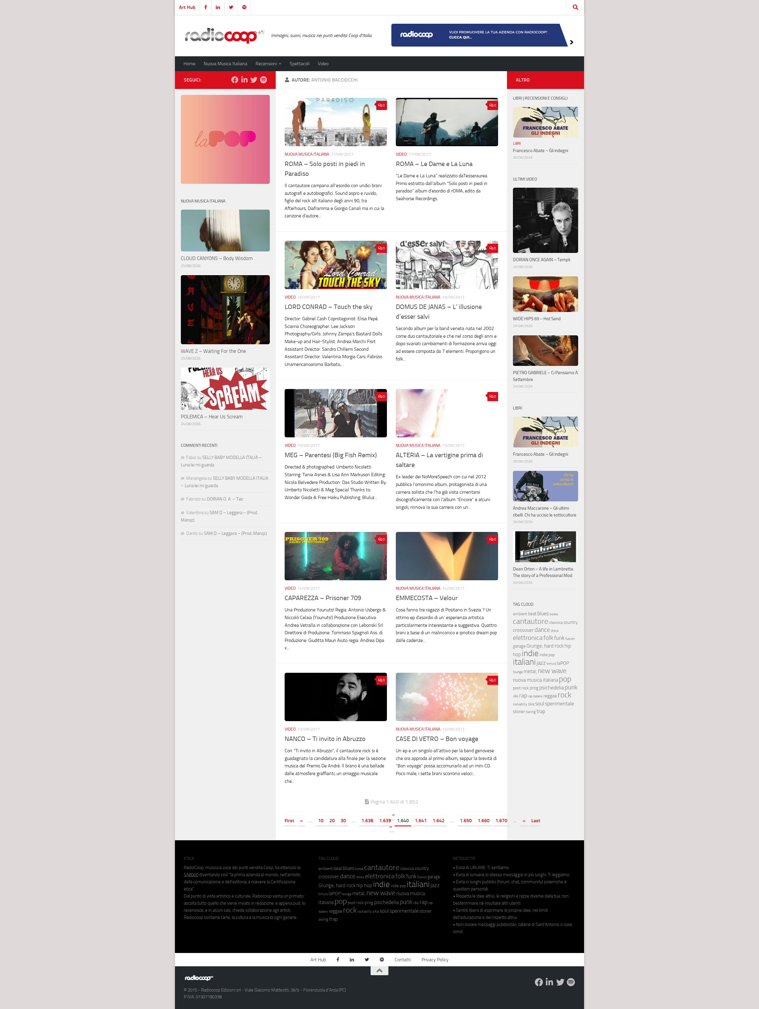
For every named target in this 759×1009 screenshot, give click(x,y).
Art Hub (187, 7)
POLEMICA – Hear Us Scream (212, 417)
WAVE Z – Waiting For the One (213, 351)
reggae (550, 696)
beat (532, 613)
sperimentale (559, 703)
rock (564, 694)
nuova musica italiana (535, 680)
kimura (551, 664)
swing (531, 712)
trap (541, 711)
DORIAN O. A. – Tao (225, 499)
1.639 (385, 820)
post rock (521, 688)
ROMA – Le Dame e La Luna (434, 164)
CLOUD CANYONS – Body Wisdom (217, 258)
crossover (523, 630)
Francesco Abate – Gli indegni (540, 150)
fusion (570, 638)
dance (542, 629)
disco (555, 631)
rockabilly (520, 704)
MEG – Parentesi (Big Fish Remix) (331, 455)
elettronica (528, 638)
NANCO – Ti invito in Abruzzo (325, 739)
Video (323, 63)
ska (531, 704)
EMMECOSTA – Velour (427, 598)
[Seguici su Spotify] (263, 79)
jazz (541, 663)
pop (565, 679)
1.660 (483, 820)
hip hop (364, 885)
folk (548, 637)
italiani (524, 662)
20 (332, 820)
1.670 (501, 820)
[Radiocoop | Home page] (224, 35)
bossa (554, 614)
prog (534, 688)
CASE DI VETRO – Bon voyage (437, 739)
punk (571, 687)
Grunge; (535, 646)
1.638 (367, 820)
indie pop (547, 654)
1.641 (421, 820)
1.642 (438, 820)
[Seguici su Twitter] (253, 79)
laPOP (563, 663)
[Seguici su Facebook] (234, 79)
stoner (519, 711)
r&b (515, 696)
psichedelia (551, 687)
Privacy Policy (435, 959)
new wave (552, 671)
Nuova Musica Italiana (225, 63)
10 (320, 820)
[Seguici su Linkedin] (244, 79)
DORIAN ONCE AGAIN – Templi (541, 259)
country (571, 622)
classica (556, 622)
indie (530, 653)
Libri (517, 143)
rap (523, 695)
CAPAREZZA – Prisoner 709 (323, 598)
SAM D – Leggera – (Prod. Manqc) (235, 533)
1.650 (466, 820)
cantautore (530, 621)
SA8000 (191, 874)
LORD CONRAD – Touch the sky (329, 307)
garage (519, 646)
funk (559, 638)
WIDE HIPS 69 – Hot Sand (537, 318)
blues (543, 613)
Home (189, 63)
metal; (530, 671)
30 (343, 820)
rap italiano (535, 696)
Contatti (403, 959)
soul (539, 703)
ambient (520, 613)
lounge (518, 672)
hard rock (554, 646)
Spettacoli (300, 63)
